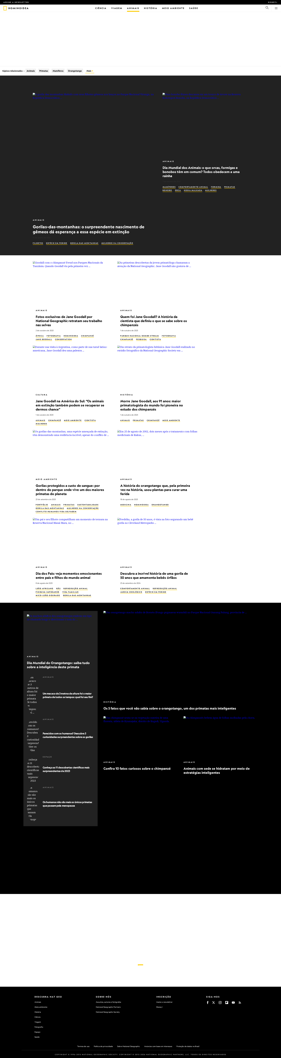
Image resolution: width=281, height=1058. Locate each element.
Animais (31, 71)
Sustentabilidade (87, 505)
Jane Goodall (44, 339)
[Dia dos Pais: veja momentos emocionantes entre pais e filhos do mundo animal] (73, 540)
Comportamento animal (193, 187)
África (40, 336)
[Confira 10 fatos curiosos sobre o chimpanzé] (140, 737)
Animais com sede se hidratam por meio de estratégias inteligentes (216, 771)
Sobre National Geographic (128, 1046)
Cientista (155, 339)
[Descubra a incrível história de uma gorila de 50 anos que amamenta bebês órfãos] (157, 540)
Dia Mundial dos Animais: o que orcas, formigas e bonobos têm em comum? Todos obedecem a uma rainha (201, 172)
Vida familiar (70, 592)
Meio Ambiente (73, 420)
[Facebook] (207, 1003)
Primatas (43, 71)
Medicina (125, 505)
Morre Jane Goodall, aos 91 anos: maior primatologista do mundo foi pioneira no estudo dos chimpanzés (151, 405)
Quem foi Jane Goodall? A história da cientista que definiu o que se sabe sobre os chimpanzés (153, 321)
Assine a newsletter (16, 2)
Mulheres (211, 190)
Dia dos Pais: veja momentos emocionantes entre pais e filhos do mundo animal (69, 575)
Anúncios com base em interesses (158, 1046)
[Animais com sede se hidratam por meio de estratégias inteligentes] (220, 737)
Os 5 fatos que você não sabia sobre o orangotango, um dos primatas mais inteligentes (169, 708)
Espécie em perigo (56, 243)
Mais (89, 71)
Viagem (38, 1022)
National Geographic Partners (108, 1007)
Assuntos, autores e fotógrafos (108, 1002)
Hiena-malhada (193, 190)
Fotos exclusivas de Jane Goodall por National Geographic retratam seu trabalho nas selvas (69, 321)
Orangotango (75, 71)
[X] (213, 1003)
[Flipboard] (226, 1003)
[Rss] (239, 1003)
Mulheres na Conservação (117, 243)
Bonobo (167, 190)
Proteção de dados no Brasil (188, 1046)
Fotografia (54, 336)
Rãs (58, 588)
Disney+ (272, 2)
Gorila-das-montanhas (84, 243)
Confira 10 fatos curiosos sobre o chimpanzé (137, 769)
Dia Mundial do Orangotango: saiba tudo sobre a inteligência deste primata (58, 665)
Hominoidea (71, 336)
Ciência (38, 1017)
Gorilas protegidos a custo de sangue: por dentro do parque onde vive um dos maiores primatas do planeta (70, 489)
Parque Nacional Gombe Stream (139, 336)
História (126, 395)
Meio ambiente (41, 1007)
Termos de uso (83, 1046)
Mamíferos (58, 71)
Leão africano (44, 588)
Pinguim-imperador (47, 592)
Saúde (37, 1037)
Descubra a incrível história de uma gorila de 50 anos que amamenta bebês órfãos (154, 575)
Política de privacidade (103, 1046)
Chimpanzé (87, 336)
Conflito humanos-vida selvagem (56, 512)
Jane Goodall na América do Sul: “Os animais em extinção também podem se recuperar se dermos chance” (70, 405)
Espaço (47, 757)
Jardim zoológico (131, 592)
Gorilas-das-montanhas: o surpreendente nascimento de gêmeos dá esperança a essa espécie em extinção (88, 229)
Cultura (42, 395)
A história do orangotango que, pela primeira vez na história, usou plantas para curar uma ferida (155, 489)
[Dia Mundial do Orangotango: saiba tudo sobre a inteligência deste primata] (60, 633)
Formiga (216, 187)
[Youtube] (233, 1003)
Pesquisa (141, 339)
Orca (178, 190)
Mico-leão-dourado (48, 595)
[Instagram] (220, 1003)
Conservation (63, 339)
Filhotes (38, 243)
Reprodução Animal (76, 588)
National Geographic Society (108, 1012)
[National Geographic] (5, 8)
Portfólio (42, 505)
